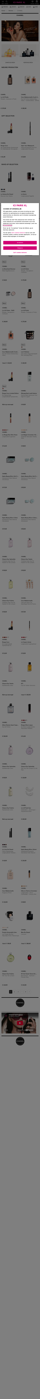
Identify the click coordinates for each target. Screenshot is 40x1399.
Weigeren (20, 248)
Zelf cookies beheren (20, 252)
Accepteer (20, 242)
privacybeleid (7, 225)
